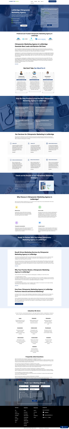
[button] (32, 1)
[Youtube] (49, 417)
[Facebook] (43, 417)
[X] (47, 417)
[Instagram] (45, 417)
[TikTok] (48, 417)
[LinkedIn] (44, 417)
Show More (17, 114)
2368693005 (46, 412)
